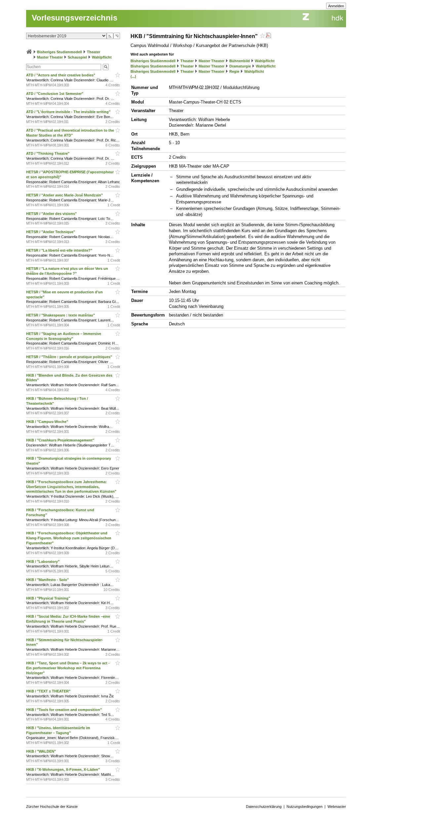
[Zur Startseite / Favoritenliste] (29, 52)
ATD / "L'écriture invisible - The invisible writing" (68, 112)
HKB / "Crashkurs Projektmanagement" (60, 440)
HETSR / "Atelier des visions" (52, 214)
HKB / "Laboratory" (43, 561)
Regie (234, 71)
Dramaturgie (240, 66)
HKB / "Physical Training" (48, 598)
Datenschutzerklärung (264, 807)
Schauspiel (77, 57)
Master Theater (50, 57)
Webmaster (336, 807)
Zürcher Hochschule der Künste (52, 807)
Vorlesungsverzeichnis (74, 17)
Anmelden (336, 6)
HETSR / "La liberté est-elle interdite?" (59, 250)
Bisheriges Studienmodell (59, 52)
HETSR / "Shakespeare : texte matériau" (61, 315)
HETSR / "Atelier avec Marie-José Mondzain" (65, 195)
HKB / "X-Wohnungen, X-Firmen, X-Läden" (63, 769)
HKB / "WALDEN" (41, 751)
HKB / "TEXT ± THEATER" (48, 691)
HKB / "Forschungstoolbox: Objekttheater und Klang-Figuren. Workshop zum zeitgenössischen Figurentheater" (68, 538)
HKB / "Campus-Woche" (47, 422)
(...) (133, 76)
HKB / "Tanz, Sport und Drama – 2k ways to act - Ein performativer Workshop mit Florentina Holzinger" (68, 668)
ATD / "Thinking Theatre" (48, 153)
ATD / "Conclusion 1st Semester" (55, 94)
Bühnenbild (239, 61)
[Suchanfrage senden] (106, 67)
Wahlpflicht (102, 57)
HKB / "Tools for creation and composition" (64, 710)
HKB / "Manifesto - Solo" (48, 580)
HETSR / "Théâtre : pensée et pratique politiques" (69, 357)
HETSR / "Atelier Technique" (51, 232)
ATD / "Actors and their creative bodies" (61, 75)
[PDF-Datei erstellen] (268, 36)
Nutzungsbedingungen (305, 807)
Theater (93, 52)
